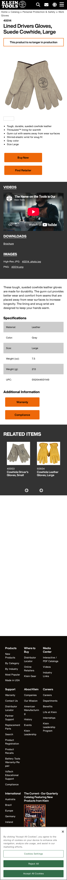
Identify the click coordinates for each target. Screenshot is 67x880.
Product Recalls (9, 751)
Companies (30, 695)
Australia (10, 799)
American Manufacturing (31, 710)
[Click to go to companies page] (55, 5)
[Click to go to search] (38, 5)
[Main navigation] (61, 5)
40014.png (17, 267)
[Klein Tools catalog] (41, 819)
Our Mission (30, 700)
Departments (50, 700)
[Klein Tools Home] (13, 7)
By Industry (11, 669)
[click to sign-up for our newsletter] (46, 5)
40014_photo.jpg (31, 261)
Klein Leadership (30, 732)
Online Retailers (29, 668)
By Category (12, 663)
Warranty (22, 402)
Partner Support (9, 717)
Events (28, 725)
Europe (9, 810)
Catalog (15, 12)
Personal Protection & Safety (39, 12)
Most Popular (12, 674)
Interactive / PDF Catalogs (50, 659)
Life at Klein (50, 712)
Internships (49, 718)
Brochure (8, 243)
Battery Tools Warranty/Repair (12, 762)
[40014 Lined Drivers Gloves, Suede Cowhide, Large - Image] (33, 115)
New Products (10, 655)
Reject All (33, 863)
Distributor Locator (30, 659)
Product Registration (12, 741)
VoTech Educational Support (12, 775)
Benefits (47, 706)
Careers (47, 695)
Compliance (22, 415)
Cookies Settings (33, 853)
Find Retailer (23, 170)
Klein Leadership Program (49, 727)
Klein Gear (30, 676)
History (28, 719)
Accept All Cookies (33, 873)
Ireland (9, 822)
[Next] (41, 490)
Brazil (8, 805)
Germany (10, 816)
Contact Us (11, 700)
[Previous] (26, 490)
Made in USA (12, 680)
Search (9, 734)
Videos (47, 667)
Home (4, 12)
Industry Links (47, 674)
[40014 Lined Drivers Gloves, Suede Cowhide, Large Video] (4, 118)
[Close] (63, 831)
